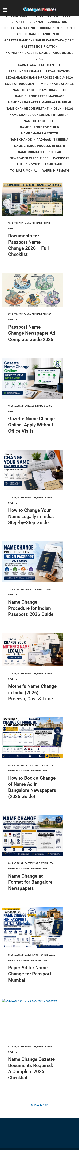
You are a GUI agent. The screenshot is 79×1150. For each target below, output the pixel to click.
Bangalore (30, 223)
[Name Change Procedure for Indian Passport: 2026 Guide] (32, 561)
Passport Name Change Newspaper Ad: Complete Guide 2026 (32, 333)
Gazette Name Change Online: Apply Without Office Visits (31, 425)
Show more (39, 1105)
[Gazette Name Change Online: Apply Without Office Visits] (32, 378)
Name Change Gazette (35, 770)
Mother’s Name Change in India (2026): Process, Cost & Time (32, 692)
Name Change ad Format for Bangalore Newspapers (30, 882)
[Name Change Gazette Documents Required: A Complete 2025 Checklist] (32, 1019)
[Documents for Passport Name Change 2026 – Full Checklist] (32, 199)
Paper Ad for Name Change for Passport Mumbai (29, 974)
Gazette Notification (36, 765)
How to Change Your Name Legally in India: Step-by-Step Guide (31, 516)
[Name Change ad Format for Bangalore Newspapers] (32, 835)
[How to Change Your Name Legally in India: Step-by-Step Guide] (32, 470)
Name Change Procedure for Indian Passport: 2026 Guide (30, 608)
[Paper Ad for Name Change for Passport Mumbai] (32, 927)
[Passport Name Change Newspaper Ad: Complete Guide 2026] (32, 290)
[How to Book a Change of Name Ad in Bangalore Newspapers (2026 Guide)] (32, 737)
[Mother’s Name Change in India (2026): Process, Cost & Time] (32, 650)
